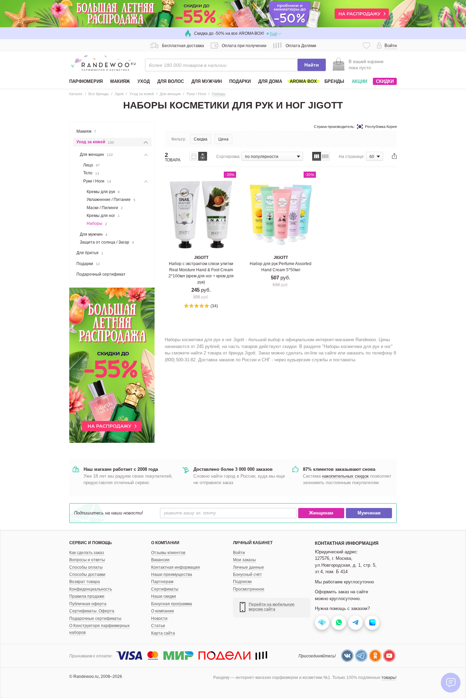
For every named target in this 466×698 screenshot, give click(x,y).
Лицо (91, 165)
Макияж (86, 131)
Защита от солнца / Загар (107, 242)
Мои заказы (244, 559)
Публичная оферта (87, 603)
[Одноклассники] (375, 656)
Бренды (334, 81)
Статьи (158, 625)
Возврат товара (84, 581)
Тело (91, 173)
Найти (311, 65)
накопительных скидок (345, 476)
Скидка (200, 139)
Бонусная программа (171, 603)
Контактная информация (175, 567)
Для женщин (96, 154)
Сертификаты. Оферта (91, 611)
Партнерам (162, 581)
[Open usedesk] (322, 622)
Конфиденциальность (90, 589)
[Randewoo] (103, 63)
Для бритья (89, 252)
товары (388, 677)
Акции (359, 81)
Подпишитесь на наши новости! (108, 512)
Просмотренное (248, 589)
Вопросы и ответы (87, 559)
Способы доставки (87, 574)
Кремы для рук (103, 191)
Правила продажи (86, 596)
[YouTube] (389, 656)
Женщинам (321, 512)
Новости (159, 618)
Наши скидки (163, 596)
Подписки (242, 581)
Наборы (97, 223)
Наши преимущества (171, 574)
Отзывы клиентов (168, 552)
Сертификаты (164, 589)
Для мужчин (93, 234)
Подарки (88, 263)
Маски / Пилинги (105, 207)
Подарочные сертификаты (95, 618)
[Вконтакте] (347, 656)
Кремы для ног (103, 215)
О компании (162, 611)
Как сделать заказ (86, 552)
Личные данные (248, 567)
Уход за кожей (95, 142)
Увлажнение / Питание (111, 199)
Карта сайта (163, 633)
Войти (239, 552)
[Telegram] (361, 656)
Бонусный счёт (247, 574)
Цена (223, 139)
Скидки (385, 81)
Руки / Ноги (97, 181)
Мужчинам (369, 512)
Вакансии (160, 559)
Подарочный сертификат (101, 274)
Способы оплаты (86, 567)
